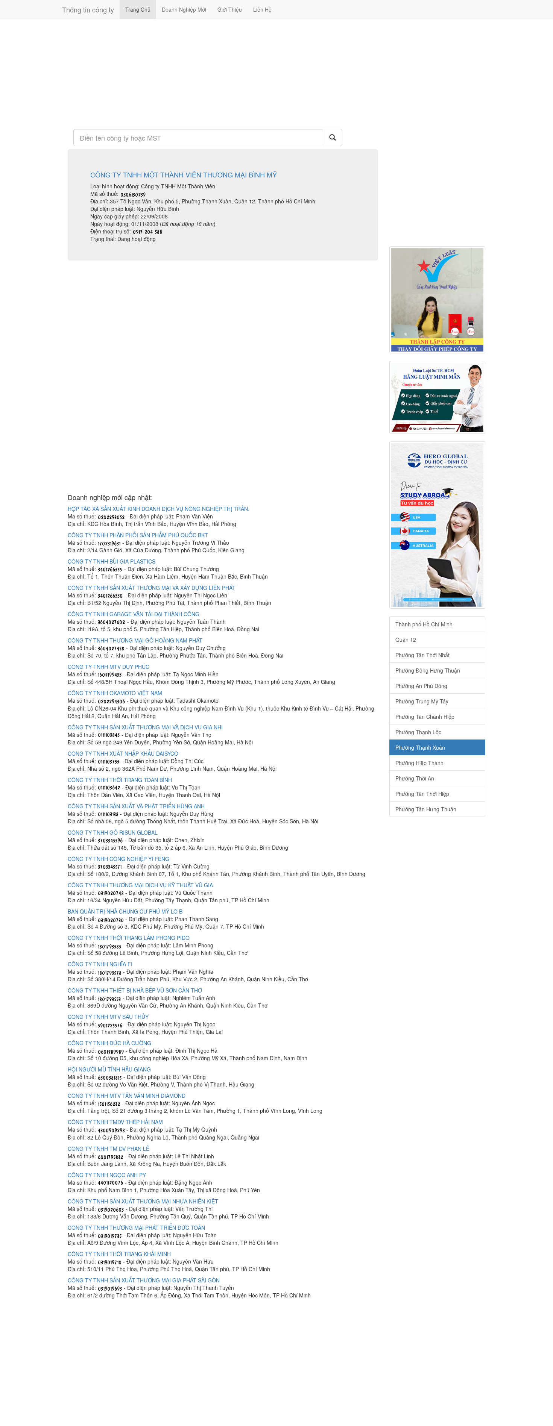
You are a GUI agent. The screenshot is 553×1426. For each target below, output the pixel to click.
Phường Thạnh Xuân (420, 747)
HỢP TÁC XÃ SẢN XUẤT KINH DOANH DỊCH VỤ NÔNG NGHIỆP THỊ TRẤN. (158, 508)
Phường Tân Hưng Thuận (425, 809)
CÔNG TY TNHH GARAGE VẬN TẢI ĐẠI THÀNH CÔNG (133, 614)
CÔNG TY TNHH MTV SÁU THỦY (108, 1016)
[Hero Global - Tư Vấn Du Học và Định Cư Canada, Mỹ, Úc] (437, 525)
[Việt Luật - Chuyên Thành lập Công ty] (437, 299)
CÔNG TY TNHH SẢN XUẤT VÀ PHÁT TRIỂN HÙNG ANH (136, 806)
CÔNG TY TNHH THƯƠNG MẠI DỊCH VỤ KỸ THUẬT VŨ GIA (140, 885)
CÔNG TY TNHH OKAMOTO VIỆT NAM (115, 693)
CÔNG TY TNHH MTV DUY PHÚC (108, 666)
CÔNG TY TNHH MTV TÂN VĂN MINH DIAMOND (126, 1095)
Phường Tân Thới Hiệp (422, 793)
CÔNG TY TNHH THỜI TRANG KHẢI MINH (119, 1254)
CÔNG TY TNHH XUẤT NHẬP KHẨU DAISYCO (123, 753)
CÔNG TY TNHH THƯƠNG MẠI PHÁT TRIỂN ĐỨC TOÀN (136, 1227)
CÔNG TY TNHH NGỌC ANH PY (107, 1175)
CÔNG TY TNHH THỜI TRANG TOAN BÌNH (120, 779)
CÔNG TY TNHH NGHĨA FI (100, 964)
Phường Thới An (414, 778)
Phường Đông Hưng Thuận (427, 670)
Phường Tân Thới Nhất (422, 655)
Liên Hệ (262, 9)
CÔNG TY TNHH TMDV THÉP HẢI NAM (115, 1122)
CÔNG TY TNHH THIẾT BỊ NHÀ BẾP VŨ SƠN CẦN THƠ (135, 990)
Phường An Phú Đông (421, 686)
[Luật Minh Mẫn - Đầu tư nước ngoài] (437, 397)
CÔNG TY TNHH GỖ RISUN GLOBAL (113, 832)
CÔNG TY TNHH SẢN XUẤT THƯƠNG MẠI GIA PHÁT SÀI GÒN (144, 1280)
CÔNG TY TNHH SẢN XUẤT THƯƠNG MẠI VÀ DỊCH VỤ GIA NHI (145, 727)
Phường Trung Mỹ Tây (421, 701)
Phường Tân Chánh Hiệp (424, 716)
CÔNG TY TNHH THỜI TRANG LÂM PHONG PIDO (129, 937)
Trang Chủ (137, 9)
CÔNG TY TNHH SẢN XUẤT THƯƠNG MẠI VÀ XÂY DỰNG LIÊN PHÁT (151, 587)
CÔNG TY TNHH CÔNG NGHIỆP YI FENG (118, 858)
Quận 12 (405, 639)
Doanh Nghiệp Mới (184, 9)
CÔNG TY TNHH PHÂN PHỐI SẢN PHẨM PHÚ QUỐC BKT (138, 535)
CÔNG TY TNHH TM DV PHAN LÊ (108, 1148)
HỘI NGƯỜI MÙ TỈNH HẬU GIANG (109, 1069)
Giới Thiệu (229, 9)
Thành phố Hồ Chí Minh (424, 624)
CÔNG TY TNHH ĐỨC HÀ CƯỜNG (109, 1043)
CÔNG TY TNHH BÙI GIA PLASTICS (111, 561)
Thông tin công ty (88, 9)
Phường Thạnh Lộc (418, 732)
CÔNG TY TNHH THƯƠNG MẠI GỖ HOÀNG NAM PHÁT (135, 640)
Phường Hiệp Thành (419, 763)
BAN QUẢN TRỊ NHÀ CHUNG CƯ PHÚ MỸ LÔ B (125, 911)
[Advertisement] (223, 73)
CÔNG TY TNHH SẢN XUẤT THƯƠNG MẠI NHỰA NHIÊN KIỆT (143, 1201)
